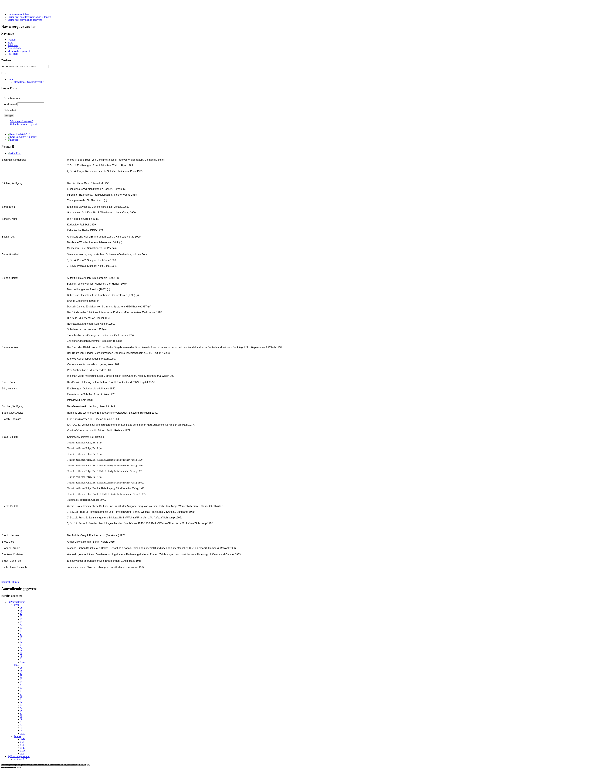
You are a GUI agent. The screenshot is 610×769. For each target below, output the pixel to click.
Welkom (12, 39)
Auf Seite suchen (9, 66)
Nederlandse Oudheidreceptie (29, 82)
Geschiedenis (14, 48)
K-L (22, 747)
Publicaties (13, 45)
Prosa (17, 665)
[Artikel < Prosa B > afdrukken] (14, 153)
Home (11, 79)
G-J (22, 745)
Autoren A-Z (20, 759)
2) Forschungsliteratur (19, 756)
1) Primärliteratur (16, 602)
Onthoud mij (10, 110)
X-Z (22, 733)
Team (10, 42)
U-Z (22, 662)
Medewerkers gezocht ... (20, 51)
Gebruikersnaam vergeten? (23, 124)
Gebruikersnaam (12, 98)
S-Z (22, 753)
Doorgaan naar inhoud (19, 14)
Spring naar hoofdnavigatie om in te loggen (29, 17)
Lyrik (16, 604)
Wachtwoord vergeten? (21, 121)
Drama (17, 736)
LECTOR (13, 54)
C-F (22, 742)
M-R (22, 750)
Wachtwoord (10, 104)
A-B (22, 739)
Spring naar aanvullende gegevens (25, 19)
